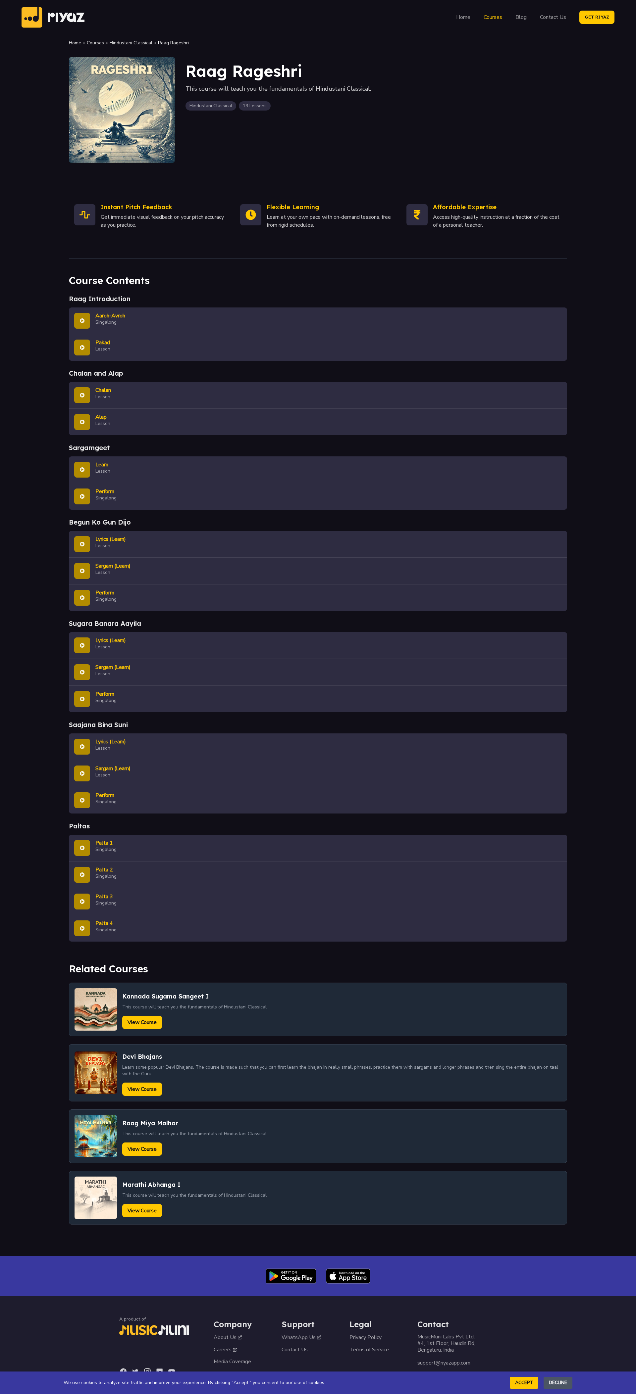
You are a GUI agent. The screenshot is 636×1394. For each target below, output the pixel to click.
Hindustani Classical (131, 43)
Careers (223, 1349)
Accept (524, 1382)
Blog (521, 17)
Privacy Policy (365, 1337)
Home (463, 17)
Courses (493, 17)
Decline (558, 1382)
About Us (225, 1337)
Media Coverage (232, 1361)
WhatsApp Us (299, 1337)
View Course (142, 1022)
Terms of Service (369, 1349)
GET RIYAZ (597, 17)
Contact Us (553, 17)
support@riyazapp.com (443, 1363)
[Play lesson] (82, 321)
